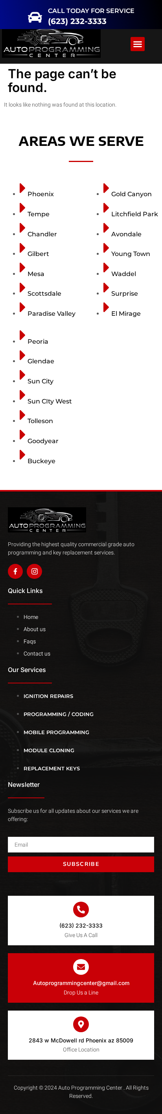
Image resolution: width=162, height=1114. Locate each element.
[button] (12, 12)
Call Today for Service (95, 8)
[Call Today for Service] (46, 12)
